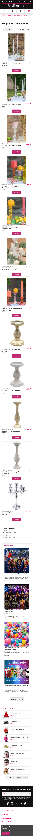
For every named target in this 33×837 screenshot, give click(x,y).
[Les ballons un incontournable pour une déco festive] (16, 634)
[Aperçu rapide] (29, 36)
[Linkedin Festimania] (9, 1)
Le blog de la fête (17, 699)
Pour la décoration (9, 528)
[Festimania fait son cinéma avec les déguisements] (16, 596)
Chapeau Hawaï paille (16, 745)
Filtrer (9, 29)
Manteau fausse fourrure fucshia (19, 737)
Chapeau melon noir (15, 721)
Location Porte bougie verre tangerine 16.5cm (12, 187)
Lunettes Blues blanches (17, 753)
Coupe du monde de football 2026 (15, 574)
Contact (20, 1)
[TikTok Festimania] (11, 1)
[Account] (20, 11)
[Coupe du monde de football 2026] (16, 560)
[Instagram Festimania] (5, 1)
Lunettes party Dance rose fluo (18, 769)
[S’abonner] (29, 794)
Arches (6, 530)
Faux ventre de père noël (17, 729)
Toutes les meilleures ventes (17, 777)
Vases (5, 539)
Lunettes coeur (14, 761)
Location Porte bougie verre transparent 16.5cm (12, 268)
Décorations (7, 535)
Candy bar (7, 534)
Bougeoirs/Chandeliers (10, 532)
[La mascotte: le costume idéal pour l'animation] (16, 672)
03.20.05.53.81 (27, 1)
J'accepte (6, 833)
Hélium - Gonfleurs (9, 537)
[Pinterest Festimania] (7, 1)
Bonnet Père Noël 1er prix (17, 713)
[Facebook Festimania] (2, 1)
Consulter (16, 70)
